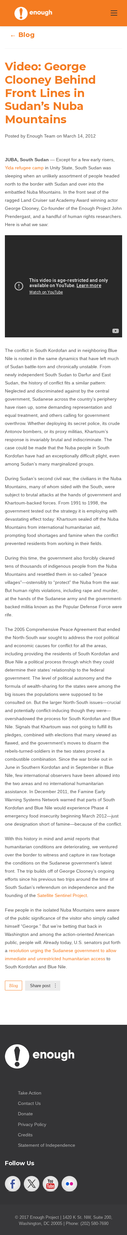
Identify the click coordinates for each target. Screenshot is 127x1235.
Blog (13, 985)
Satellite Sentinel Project (62, 895)
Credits (25, 1134)
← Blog (22, 35)
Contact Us (29, 1103)
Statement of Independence (46, 1145)
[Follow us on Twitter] (31, 1184)
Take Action (29, 1093)
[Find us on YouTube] (50, 1184)
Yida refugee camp (24, 167)
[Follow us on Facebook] (13, 1184)
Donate (25, 1113)
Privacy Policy (32, 1124)
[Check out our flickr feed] (69, 1184)
